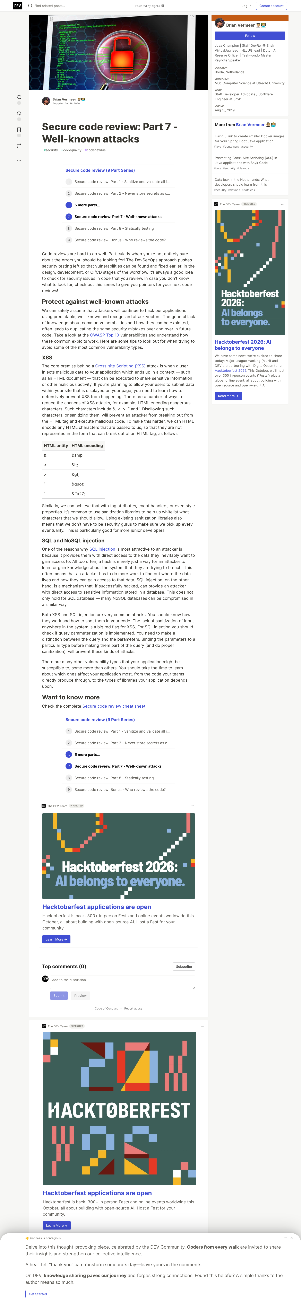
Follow (250, 36)
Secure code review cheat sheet (114, 706)
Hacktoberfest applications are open (97, 906)
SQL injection (102, 549)
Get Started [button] (38, 1294)
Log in (246, 6)
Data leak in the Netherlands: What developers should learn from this (241, 184)
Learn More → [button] (56, 939)
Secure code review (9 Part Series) (100, 170)
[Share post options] (19, 161)
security (51, 150)
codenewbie (95, 150)
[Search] (30, 6)
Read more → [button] (228, 396)
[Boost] (19, 145)
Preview (80, 996)
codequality (71, 150)
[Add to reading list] (19, 131)
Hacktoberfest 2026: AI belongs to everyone (243, 345)
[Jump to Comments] (19, 115)
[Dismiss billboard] (291, 1238)
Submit (58, 996)
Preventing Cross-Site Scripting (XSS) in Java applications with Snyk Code (245, 163)
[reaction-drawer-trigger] (19, 99)
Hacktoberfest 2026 (230, 371)
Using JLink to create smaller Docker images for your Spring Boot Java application (249, 141)
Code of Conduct (106, 1008)
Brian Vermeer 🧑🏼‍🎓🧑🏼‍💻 (69, 99)
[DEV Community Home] (17, 6)
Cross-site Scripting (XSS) (120, 366)
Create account (271, 6)
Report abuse (133, 1008)
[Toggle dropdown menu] (192, 806)
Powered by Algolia (148, 6)
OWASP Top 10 (104, 335)
